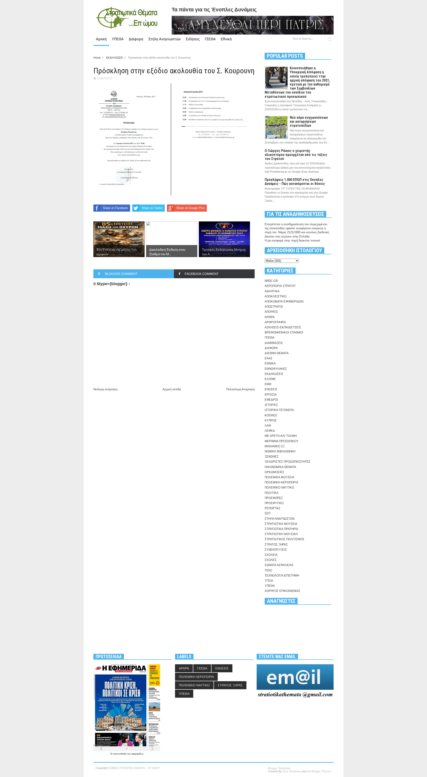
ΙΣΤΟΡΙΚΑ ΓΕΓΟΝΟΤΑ (279, 410)
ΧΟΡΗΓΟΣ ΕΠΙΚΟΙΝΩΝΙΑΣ (282, 591)
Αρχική (101, 39)
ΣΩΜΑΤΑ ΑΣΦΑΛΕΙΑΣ (279, 565)
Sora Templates (291, 771)
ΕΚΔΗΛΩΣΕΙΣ (104, 78)
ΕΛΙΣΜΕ (270, 379)
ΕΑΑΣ (268, 358)
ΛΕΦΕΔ (270, 430)
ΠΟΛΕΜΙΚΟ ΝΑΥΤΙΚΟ (279, 487)
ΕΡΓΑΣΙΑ (271, 394)
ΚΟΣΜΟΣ (271, 415)
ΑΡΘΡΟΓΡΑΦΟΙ (275, 322)
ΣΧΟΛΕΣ (270, 560)
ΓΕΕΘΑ (210, 39)
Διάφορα (136, 39)
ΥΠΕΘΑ (118, 39)
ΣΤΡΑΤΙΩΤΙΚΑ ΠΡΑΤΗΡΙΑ (281, 529)
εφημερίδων (137, 753)
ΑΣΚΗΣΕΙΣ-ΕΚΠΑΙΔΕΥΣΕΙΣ (283, 327)
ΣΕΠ (267, 513)
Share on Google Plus (190, 208)
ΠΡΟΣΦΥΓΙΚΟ (274, 503)
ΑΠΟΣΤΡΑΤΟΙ (274, 306)
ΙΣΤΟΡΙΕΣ (271, 405)
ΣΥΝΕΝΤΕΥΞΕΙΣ (276, 549)
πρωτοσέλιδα (120, 753)
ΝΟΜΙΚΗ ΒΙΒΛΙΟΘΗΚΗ (280, 451)
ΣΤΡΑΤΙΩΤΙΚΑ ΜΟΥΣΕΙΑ (281, 523)
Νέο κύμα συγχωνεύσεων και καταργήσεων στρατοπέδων (309, 121)
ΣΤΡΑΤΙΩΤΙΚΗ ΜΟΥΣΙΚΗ (281, 534)
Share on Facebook (115, 208)
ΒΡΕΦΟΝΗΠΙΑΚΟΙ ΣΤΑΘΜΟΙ (284, 332)
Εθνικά (226, 39)
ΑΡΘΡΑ (270, 317)
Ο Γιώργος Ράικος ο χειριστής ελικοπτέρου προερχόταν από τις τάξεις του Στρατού (296, 155)
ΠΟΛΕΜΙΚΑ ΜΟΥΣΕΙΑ (279, 477)
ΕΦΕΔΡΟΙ (271, 399)
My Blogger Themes (319, 771)
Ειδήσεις (193, 39)
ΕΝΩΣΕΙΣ (271, 389)
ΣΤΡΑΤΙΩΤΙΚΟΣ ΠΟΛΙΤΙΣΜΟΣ (284, 539)
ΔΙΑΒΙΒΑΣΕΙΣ (274, 343)
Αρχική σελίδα (172, 389)
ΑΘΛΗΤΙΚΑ (272, 291)
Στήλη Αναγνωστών (164, 39)
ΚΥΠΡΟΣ (271, 420)
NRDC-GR (271, 280)
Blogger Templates (279, 768)
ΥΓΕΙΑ (269, 580)
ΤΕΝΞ (268, 570)
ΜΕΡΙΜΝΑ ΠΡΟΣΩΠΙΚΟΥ (281, 441)
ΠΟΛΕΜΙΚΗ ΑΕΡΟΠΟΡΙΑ (281, 482)
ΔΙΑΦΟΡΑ (271, 348)
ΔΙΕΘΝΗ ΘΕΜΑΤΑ (277, 353)
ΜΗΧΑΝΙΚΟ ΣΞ (275, 446)
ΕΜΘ (268, 384)
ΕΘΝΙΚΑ (270, 363)
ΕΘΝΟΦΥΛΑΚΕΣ (276, 368)
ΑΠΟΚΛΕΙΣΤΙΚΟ (275, 296)
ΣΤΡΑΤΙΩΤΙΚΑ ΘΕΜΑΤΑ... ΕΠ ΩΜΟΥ (139, 768)
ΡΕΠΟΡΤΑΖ (272, 508)
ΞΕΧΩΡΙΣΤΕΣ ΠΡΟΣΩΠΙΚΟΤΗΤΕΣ (287, 461)
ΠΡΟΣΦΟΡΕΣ (274, 498)
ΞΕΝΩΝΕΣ (271, 456)
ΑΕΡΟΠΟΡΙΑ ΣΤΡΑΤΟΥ (280, 286)
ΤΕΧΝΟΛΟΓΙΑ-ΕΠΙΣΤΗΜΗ (282, 575)
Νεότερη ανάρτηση (105, 389)
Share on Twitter (152, 208)
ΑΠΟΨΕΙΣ (271, 311)
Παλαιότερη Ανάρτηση (240, 389)
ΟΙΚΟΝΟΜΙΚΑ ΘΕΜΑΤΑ (280, 467)
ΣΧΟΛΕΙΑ (271, 554)
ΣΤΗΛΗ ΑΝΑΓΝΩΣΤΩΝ (279, 518)
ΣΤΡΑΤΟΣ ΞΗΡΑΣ (276, 544)
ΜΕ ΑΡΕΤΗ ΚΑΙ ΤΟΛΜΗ (281, 436)
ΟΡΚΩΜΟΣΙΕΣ (274, 472)
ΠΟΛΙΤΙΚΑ (271, 493)
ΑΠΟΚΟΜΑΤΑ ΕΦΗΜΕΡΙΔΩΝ (284, 301)
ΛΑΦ (268, 425)
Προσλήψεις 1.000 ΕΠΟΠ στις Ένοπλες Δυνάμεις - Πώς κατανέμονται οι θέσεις (295, 182)
